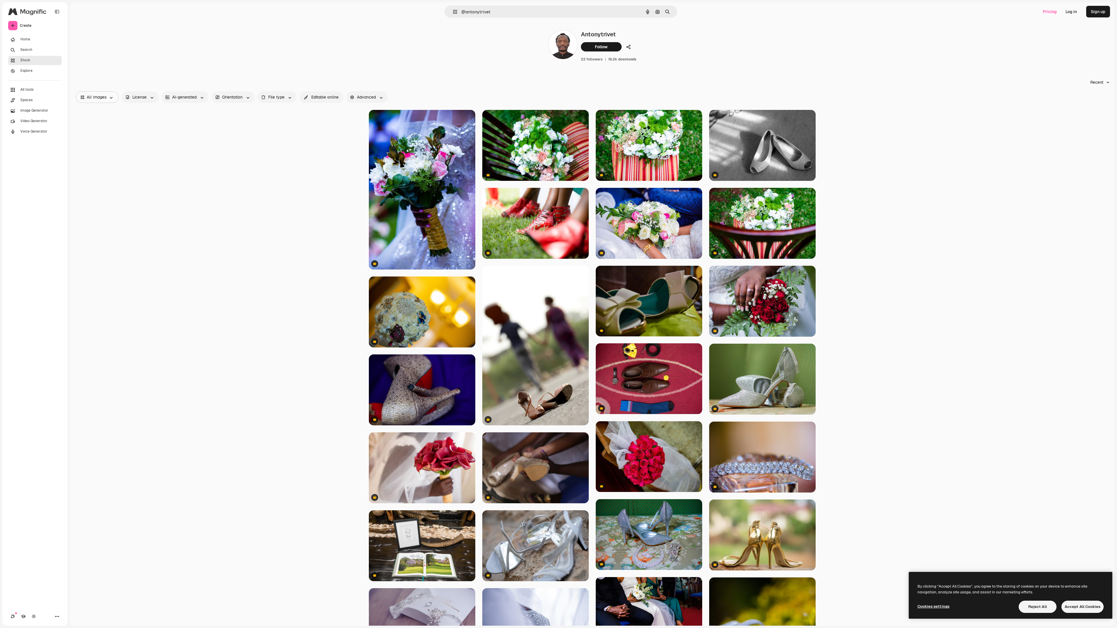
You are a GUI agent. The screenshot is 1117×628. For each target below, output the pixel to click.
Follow (601, 46)
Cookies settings (933, 606)
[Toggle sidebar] (57, 11)
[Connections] (12, 616)
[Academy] (23, 616)
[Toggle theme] (33, 616)
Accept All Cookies (1082, 606)
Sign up (1098, 11)
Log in (1071, 11)
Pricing (1050, 11)
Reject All (1037, 606)
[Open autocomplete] (453, 12)
